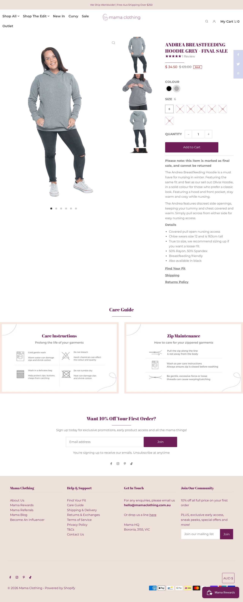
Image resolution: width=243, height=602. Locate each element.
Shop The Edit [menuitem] (35, 16)
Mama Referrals (21, 510)
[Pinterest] (125, 464)
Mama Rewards (22, 505)
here (152, 515)
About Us (17, 500)
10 (190, 108)
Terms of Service (79, 520)
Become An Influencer (27, 520)
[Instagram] (118, 464)
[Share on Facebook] (238, 54)
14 (212, 108)
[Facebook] (111, 464)
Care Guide (75, 505)
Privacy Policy (77, 525)
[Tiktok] (131, 464)
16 (222, 108)
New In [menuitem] (59, 16)
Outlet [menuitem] (7, 26)
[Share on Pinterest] (238, 74)
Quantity (173, 134)
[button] (169, 88)
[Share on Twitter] (238, 64)
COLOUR (172, 82)
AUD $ (228, 578)
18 (169, 120)
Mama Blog (18, 515)
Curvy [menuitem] (73, 16)
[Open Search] (206, 21)
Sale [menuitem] (85, 16)
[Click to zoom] (113, 43)
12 (201, 108)
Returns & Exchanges (83, 515)
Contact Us (75, 534)
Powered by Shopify (60, 588)
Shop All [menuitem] (9, 16)
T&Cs (70, 529)
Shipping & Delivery (82, 510)
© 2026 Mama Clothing (25, 588)
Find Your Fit (76, 500)
